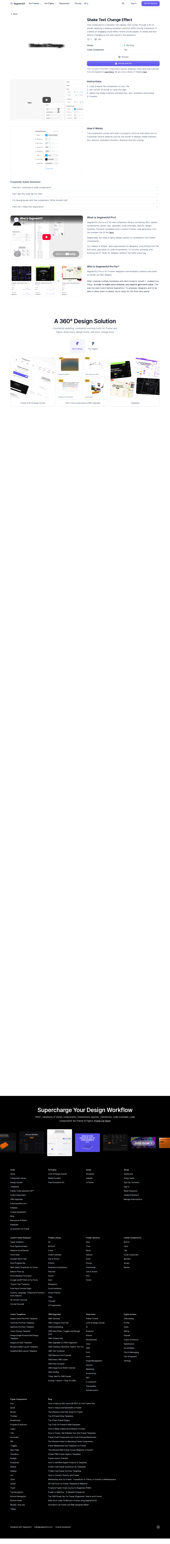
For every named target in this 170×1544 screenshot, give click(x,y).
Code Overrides (54, 1255)
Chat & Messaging (131, 1352)
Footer (51, 1276)
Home (12, 1174)
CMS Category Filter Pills (58, 1323)
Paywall (127, 1335)
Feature (89, 1255)
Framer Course (92, 1318)
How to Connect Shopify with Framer (63, 1475)
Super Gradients (17, 1242)
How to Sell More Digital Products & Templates (67, 1462)
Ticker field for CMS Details (59, 1376)
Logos (12, 1429)
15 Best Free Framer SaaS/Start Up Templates (67, 1467)
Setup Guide (129, 1178)
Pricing (78, 3)
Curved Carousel (17, 1304)
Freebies (13, 1208)
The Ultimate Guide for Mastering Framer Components (70, 1441)
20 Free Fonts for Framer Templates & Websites (67, 1484)
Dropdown (14, 1462)
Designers (14, 1225)
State (126, 1327)
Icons (88, 1356)
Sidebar (13, 1471)
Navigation (52, 1284)
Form (88, 1352)
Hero (50, 1280)
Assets (126, 1263)
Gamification (129, 1344)
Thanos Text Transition (20, 1284)
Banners (127, 1259)
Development (91, 1340)
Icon (12, 1403)
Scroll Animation (54, 1288)
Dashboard (128, 1174)
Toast (12, 1488)
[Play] (46, 100)
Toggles (13, 1446)
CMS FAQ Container (56, 1364)
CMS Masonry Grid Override (59, 1355)
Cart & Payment (130, 1356)
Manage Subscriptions (133, 1199)
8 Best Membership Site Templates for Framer (67, 1446)
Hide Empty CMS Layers (58, 1359)
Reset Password (130, 1191)
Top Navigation (16, 1492)
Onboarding (129, 1318)
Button (127, 1242)
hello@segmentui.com (77, 903)
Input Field (14, 1450)
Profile (126, 1323)
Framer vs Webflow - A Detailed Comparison (66, 1492)
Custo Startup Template (20, 1331)
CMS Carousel (54, 1318)
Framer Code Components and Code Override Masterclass (72, 1437)
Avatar (13, 1484)
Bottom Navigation (18, 1496)
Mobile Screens (54, 1178)
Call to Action (53, 1259)
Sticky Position (54, 1293)
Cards (50, 1250)
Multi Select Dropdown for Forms (24, 1267)
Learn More (109, 72)
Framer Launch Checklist (58, 1458)
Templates (14, 1187)
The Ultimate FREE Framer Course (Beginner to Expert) (70, 1450)
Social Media (129, 1348)
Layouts (89, 1365)
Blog (12, 1216)
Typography (91, 1386)
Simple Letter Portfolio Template (23, 1318)
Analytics (90, 1331)
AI (87, 1327)
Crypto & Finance (131, 1340)
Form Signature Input (19, 1246)
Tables (13, 1509)
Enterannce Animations (57, 1267)
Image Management (94, 1361)
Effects (51, 1263)
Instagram (90, 1174)
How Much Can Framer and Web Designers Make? (68, 1505)
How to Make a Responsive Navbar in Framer (66, 1429)
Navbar (127, 1267)
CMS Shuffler (53, 1372)
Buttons (51, 1246)
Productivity (91, 1373)
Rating (126, 1331)
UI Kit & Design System (57, 1174)
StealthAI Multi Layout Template (23, 1351)
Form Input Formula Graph (20, 1288)
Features (51, 1271)
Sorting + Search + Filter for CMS (62, 1381)
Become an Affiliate (18, 1220)
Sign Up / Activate (131, 1182)
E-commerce (91, 1382)
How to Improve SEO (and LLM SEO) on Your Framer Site (71, 1403)
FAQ (87, 1276)
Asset (12, 1408)
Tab (125, 1250)
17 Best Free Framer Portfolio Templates (64, 1471)
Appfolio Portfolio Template (22, 1327)
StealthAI (35, 814)
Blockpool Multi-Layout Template (24, 1347)
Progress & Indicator (18, 1424)
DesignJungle (55, 814)
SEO (87, 1378)
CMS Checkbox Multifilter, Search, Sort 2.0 (66, 1347)
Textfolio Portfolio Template (22, 1323)
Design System (16, 1182)
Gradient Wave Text (18, 1259)
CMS (88, 1348)
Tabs (50, 1297)
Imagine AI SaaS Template (21, 1343)
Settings (127, 1361)
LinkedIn (89, 1178)
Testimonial (90, 1267)
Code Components (18, 1195)
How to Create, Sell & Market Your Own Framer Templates (72, 1433)
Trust (88, 1246)
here (145, 72)
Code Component (131, 1255)
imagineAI (65, 814)
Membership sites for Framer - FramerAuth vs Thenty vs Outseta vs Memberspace (82, 1479)
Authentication (92, 1390)
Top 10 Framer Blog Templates (60, 1416)
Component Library (18, 1178)
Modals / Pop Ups (17, 1505)
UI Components (54, 1305)
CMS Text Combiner (56, 1351)
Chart (12, 1479)
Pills (11, 1441)
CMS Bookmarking (55, 1327)
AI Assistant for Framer (19, 1229)
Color (88, 1344)
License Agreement (18, 1212)
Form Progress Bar (17, 1263)
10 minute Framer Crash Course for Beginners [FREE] (69, 1488)
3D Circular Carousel (18, 1300)
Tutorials (51, 1301)
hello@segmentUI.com (43, 1527)
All (49, 1242)
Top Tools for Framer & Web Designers (64, 1424)
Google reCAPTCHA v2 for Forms (24, 1280)
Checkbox (14, 1454)
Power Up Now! (102, 1121)
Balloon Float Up (17, 1271)
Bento (88, 1250)
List (11, 1475)
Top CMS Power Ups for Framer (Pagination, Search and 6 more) (75, 1496)
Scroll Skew (15, 1255)
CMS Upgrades (16, 1199)
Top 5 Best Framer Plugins (59, 1420)
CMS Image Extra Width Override (61, 1368)
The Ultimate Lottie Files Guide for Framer (65, 1412)
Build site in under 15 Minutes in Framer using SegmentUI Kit (72, 1500)
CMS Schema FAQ (55, 1338)
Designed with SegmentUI (20, 1527)
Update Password (131, 1195)
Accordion (14, 1437)
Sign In (126, 1187)
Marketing (90, 1369)
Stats (88, 1259)
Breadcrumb (15, 1420)
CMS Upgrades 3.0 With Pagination (62, 1343)
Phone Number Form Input (21, 1276)
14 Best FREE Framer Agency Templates (64, 1454)
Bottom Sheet (16, 1500)
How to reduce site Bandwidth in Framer (64, 1408)
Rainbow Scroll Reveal (19, 1250)
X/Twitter (90, 1182)
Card (126, 1246)
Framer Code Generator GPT (22, 1191)
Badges (13, 1458)
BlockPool (44, 814)
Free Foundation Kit (18, 1203)
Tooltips (13, 1416)
